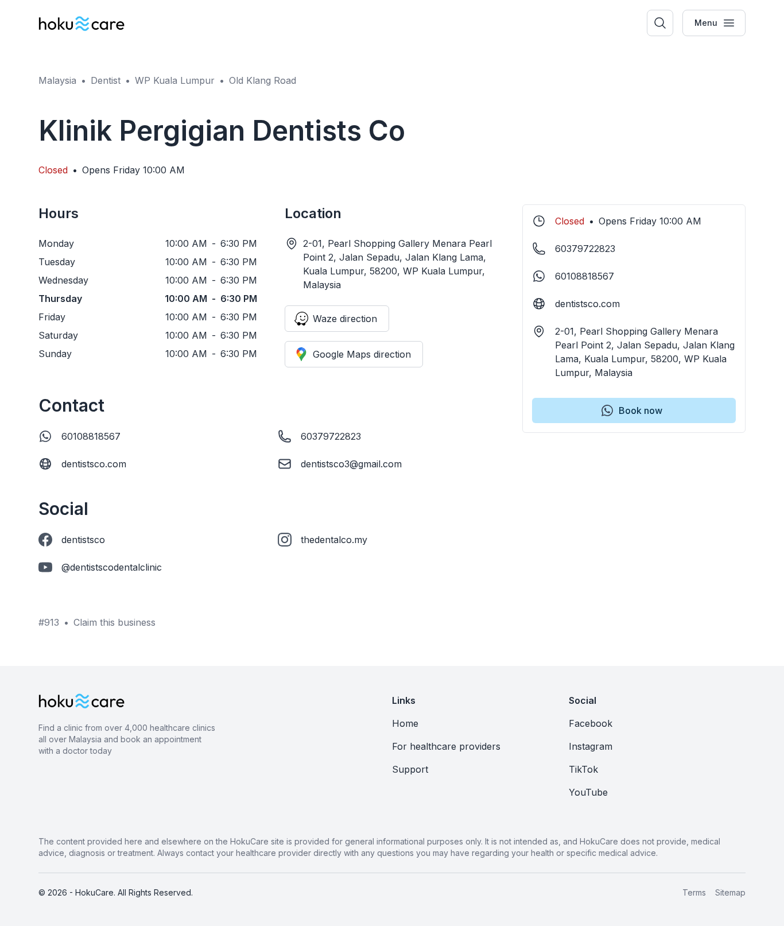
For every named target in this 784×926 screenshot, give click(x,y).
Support (410, 769)
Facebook (590, 723)
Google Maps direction (362, 354)
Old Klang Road (262, 80)
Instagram (590, 746)
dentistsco (83, 539)
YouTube (588, 792)
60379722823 (331, 436)
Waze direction (345, 318)
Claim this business (114, 622)
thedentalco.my (334, 539)
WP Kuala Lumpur (175, 80)
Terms (694, 892)
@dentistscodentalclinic (111, 567)
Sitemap (730, 892)
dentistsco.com (93, 464)
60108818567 (91, 436)
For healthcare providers (446, 746)
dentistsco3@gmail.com (351, 464)
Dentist (106, 80)
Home (405, 723)
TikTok (583, 769)
